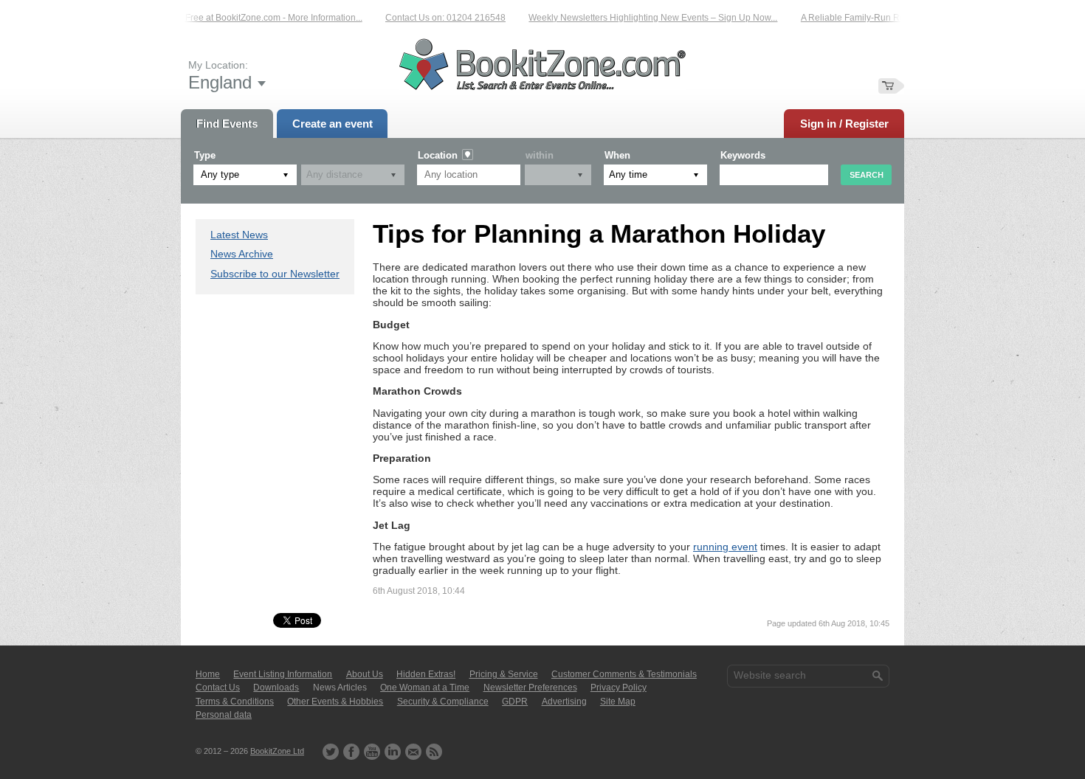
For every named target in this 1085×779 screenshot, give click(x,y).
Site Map (618, 701)
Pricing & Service (503, 674)
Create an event (332, 123)
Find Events (227, 123)
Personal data (224, 715)
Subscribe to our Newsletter (275, 274)
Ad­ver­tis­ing (564, 701)
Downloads (276, 687)
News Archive (241, 254)
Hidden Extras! (425, 674)
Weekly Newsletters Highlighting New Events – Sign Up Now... (644, 18)
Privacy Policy (618, 687)
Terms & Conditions (235, 701)
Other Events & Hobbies (335, 701)
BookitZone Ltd (277, 751)
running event (725, 547)
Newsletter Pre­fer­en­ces (530, 687)
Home (208, 674)
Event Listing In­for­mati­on (282, 674)
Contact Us (218, 687)
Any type (220, 174)
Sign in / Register (844, 123)
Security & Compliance (443, 701)
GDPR (515, 701)
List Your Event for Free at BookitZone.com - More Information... (228, 18)
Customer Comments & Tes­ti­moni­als (624, 674)
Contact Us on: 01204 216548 (436, 18)
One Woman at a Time (424, 687)
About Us (364, 674)
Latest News (239, 234)
